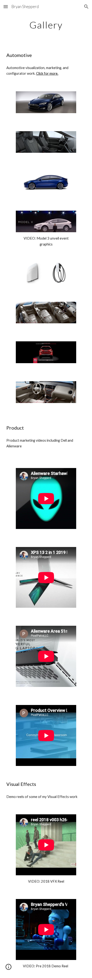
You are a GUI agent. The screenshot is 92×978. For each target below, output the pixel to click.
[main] (46, 25)
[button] (5, 6)
